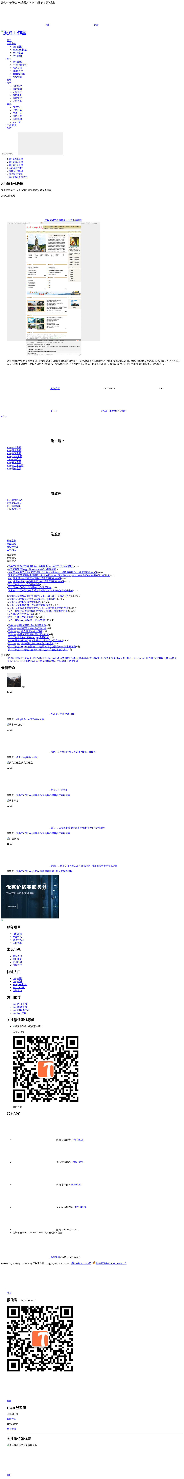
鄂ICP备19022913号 (81, 1263)
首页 (9, 40)
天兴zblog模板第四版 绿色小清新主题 (27, 625)
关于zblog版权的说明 (26, 757)
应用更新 (17, 101)
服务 (9, 83)
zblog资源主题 (16, 165)
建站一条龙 (12, 546)
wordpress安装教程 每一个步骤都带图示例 (29, 605)
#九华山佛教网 (108, 411)
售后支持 (11, 1429)
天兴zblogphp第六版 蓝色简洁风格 (25, 631)
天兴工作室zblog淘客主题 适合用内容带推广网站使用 (43, 795)
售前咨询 (11, 1419)
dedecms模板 (19, 987)
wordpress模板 (20, 49)
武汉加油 (69, 658)
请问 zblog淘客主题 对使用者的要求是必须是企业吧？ (77, 828)
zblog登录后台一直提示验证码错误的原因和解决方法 (34, 578)
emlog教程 (18, 71)
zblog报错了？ (14, 509)
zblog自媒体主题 (21, 1010)
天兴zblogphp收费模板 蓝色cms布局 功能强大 (30, 643)
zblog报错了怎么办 (18, 177)
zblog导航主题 (14, 468)
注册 (46, 25)
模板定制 (11, 540)
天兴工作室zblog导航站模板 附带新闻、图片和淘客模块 (44, 871)
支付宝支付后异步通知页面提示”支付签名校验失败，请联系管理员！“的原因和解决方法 (52, 572)
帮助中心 (17, 107)
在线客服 (55, 1257)
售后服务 (17, 95)
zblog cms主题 (19, 1013)
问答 (9, 128)
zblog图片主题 (16, 162)
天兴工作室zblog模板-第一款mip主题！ (27, 620)
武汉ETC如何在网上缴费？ (22, 617)
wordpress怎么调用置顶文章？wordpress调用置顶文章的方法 (38, 608)
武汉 (41, 661)
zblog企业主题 (16, 159)
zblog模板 (17, 46)
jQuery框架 (170, 658)
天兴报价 (17, 92)
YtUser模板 (13, 658)
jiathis (34, 661)
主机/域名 (12, 125)
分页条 (24, 658)
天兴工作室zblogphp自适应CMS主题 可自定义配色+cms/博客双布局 (42, 646)
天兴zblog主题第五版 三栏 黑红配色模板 (28, 634)
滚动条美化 (95, 658)
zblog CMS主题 (14, 456)
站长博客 (17, 119)
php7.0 (11, 661)
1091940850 (80, 1207)
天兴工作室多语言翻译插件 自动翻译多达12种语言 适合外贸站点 (41, 566)
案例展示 (55, 388)
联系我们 (17, 89)
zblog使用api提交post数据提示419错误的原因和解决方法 (36, 581)
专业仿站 (11, 543)
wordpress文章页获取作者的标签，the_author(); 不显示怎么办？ (39, 596)
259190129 (76, 1184)
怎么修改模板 (15, 174)
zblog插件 (17, 55)
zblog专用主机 (121, 658)
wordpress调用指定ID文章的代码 (24, 602)
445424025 (78, 1139)
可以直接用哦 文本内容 (62, 714)
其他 (9, 104)
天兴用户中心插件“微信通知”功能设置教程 (29, 587)
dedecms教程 (19, 74)
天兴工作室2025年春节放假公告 (24, 584)
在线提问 (17, 990)
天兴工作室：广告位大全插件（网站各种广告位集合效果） (38, 649)
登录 (95, 25)
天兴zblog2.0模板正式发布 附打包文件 (27, 628)
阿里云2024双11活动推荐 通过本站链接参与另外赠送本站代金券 (40, 590)
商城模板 (49, 661)
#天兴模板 (121, 411)
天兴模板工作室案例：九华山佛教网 (63, 220)
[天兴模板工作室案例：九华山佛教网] (53, 355)
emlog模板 (18, 52)
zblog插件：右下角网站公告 (30, 719)
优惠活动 (17, 110)
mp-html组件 (143, 658)
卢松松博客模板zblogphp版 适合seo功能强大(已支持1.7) (36, 640)
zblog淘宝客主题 (15, 465)
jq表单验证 (81, 658)
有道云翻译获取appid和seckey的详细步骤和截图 (32, 569)
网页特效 (17, 77)
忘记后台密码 (15, 168)
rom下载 (17, 122)
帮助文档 (17, 68)
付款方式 (17, 965)
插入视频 (61, 661)
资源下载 (17, 113)
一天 (132, 658)
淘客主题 (107, 658)
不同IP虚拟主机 (38, 658)
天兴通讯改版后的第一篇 (20, 614)
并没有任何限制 (58, 790)
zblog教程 (17, 61)
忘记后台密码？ (15, 500)
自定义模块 (157, 658)
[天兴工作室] (13, 32)
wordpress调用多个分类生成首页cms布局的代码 (31, 599)
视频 (9, 80)
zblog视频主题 (14, 462)
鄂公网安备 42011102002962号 (111, 1263)
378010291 (78, 1162)
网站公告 (17, 116)
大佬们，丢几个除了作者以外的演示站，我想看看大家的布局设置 (83, 866)
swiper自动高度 (55, 658)
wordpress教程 (20, 64)
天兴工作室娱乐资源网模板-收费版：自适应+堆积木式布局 (38, 611)
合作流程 (17, 86)
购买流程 (17, 956)
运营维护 (17, 98)
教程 (9, 58)
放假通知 (72, 661)
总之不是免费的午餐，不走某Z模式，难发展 (73, 752)
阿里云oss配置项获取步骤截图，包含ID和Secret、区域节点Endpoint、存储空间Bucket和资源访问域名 (59, 575)
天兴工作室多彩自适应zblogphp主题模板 (28, 637)
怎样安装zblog (16, 171)
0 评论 (54, 411)
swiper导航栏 (22, 661)
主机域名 (11, 549)
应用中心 (11, 43)
